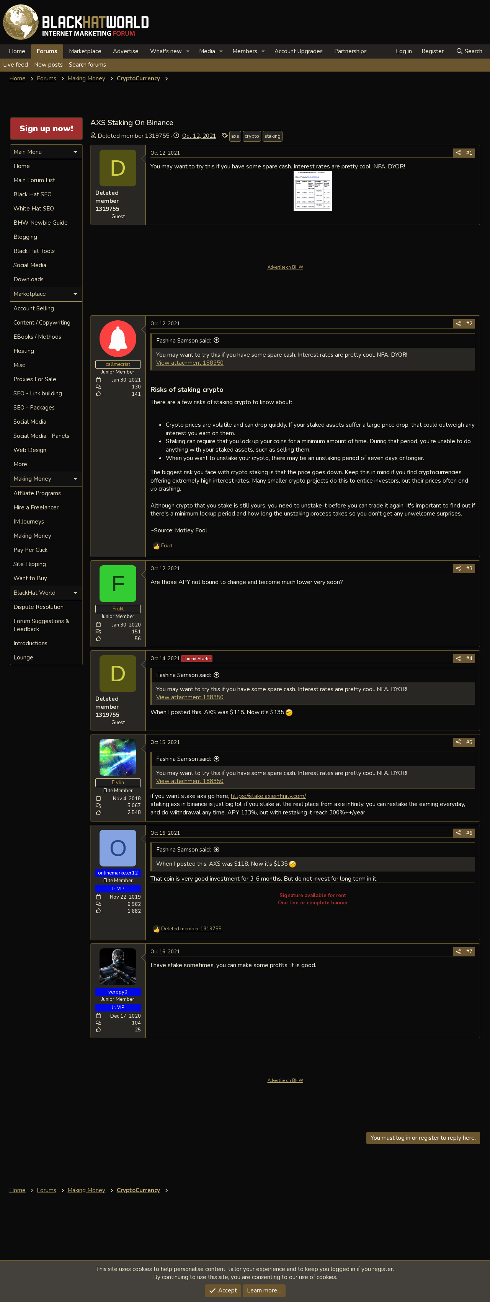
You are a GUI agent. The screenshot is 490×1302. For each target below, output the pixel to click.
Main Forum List (34, 180)
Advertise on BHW (285, 267)
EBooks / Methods (37, 337)
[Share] (458, 153)
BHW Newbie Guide (40, 223)
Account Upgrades (298, 51)
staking (273, 136)
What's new (166, 51)
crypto (252, 136)
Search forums (87, 65)
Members (244, 51)
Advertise (126, 51)
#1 (469, 153)
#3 (469, 568)
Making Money (32, 536)
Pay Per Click (30, 550)
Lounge (23, 657)
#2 (469, 323)
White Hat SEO (33, 208)
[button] (188, 51)
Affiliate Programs (37, 493)
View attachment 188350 (190, 363)
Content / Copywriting (41, 322)
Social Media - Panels (41, 436)
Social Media (29, 265)
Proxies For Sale (34, 379)
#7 (469, 951)
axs (235, 136)
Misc (19, 365)
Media (207, 51)
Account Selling (33, 308)
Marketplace (85, 51)
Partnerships (350, 51)
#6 (469, 833)
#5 (469, 742)
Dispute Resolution (38, 607)
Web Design (29, 450)
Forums (47, 51)
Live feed (15, 65)
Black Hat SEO (32, 194)
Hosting (23, 351)
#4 (469, 658)
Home (17, 51)
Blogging (25, 237)
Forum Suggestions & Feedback (41, 625)
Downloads (28, 279)
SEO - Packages (34, 407)
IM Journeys (28, 521)
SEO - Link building (37, 393)
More (20, 464)
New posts (48, 65)
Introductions (30, 643)
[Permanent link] (227, 390)
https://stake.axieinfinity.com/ (268, 796)
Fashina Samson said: (183, 340)
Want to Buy (30, 578)
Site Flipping (29, 564)
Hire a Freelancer (36, 507)
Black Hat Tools (34, 251)
